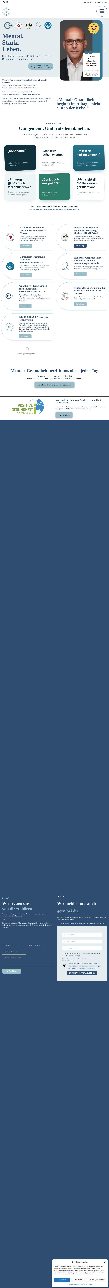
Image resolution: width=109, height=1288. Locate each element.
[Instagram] (7, 2)
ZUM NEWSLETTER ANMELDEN (82, 973)
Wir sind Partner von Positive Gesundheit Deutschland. (78, 401)
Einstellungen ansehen (96, 1280)
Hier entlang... (26, 246)
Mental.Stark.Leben (74, 1284)
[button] (105, 1262)
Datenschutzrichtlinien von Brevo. (91, 968)
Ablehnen (78, 1280)
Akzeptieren (62, 1280)
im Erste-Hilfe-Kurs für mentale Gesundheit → (58, 209)
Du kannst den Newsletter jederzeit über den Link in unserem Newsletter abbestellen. (79, 959)
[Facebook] (4, 2)
